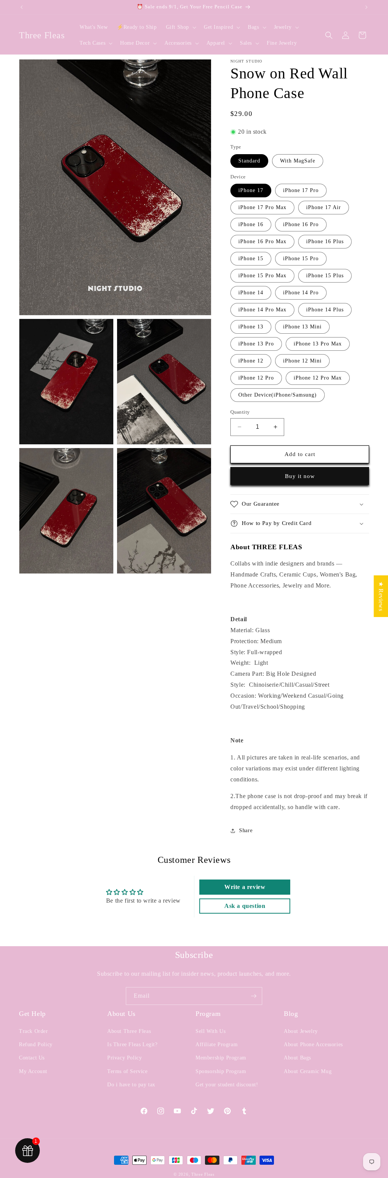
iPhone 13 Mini (302, 327)
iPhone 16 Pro (301, 224)
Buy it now (300, 476)
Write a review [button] (244, 887)
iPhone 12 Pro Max (318, 378)
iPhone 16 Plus (325, 241)
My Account (33, 1071)
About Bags (297, 1058)
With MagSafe (297, 161)
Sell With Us (210, 1031)
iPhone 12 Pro (256, 378)
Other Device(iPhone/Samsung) (277, 395)
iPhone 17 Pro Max (262, 207)
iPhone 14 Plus (325, 309)
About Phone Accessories (313, 1044)
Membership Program (221, 1058)
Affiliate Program (217, 1044)
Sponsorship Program (221, 1071)
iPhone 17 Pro (301, 190)
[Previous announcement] (21, 7)
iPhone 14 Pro (301, 292)
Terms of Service (127, 1071)
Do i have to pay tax (131, 1084)
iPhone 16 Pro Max (262, 241)
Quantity (240, 412)
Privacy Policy (124, 1058)
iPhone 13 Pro (256, 344)
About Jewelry (301, 1031)
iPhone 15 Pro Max (262, 275)
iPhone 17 (250, 190)
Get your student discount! (227, 1084)
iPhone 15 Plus (325, 275)
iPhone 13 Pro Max (318, 344)
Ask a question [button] (244, 906)
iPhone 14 (250, 292)
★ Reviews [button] (381, 596)
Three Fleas (202, 1174)
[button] (180, 27)
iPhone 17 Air (323, 207)
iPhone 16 (250, 224)
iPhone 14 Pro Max (262, 309)
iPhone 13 (250, 327)
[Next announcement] (366, 7)
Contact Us (32, 1058)
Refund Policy (36, 1044)
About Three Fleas (129, 1031)
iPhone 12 (250, 361)
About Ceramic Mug (308, 1071)
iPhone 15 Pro (301, 258)
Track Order (33, 1031)
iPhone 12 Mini (302, 361)
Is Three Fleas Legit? (132, 1044)
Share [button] (245, 830)
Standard (249, 161)
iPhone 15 (250, 258)
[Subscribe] (253, 996)
